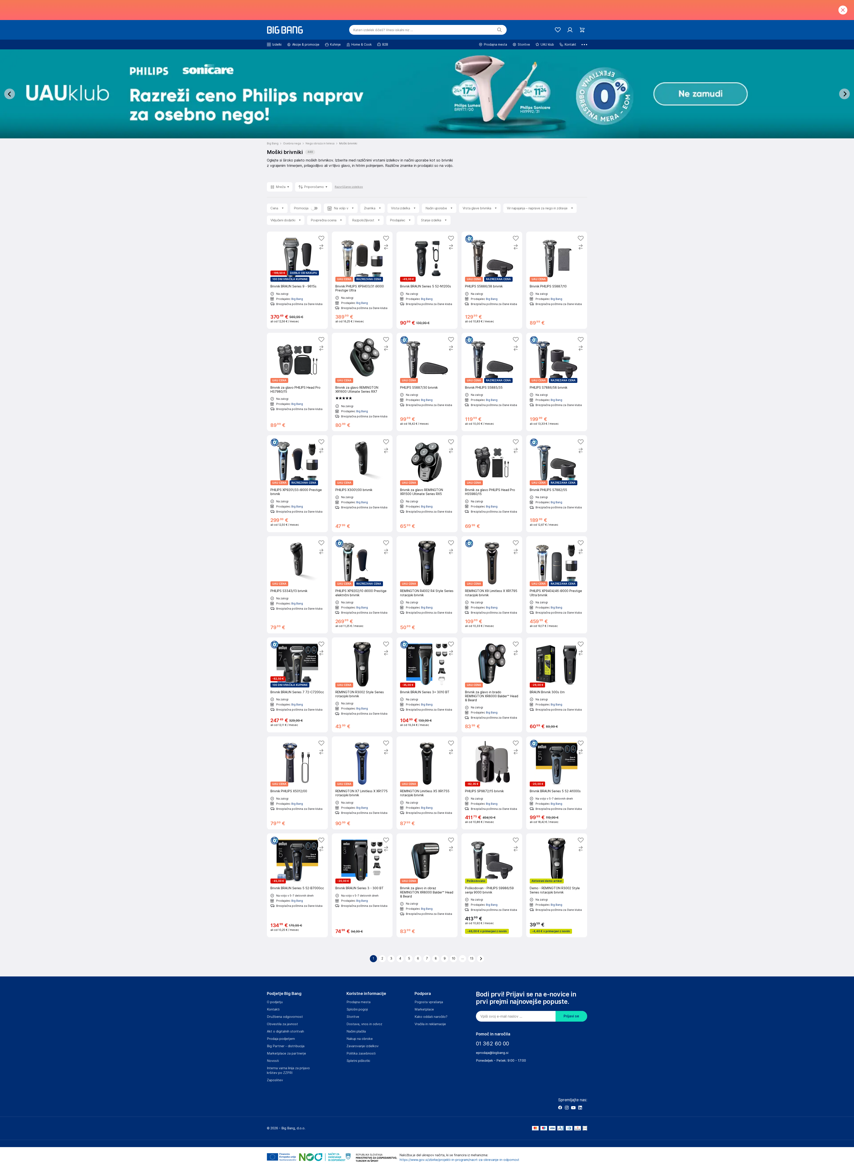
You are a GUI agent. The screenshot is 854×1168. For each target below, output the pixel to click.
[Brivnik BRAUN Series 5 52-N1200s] (427, 280)
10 (453, 958)
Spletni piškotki (358, 1061)
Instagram (567, 1107)
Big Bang (297, 299)
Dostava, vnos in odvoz (364, 1024)
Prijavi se (571, 1016)
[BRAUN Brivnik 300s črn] (556, 685)
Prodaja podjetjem (281, 1039)
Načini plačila (356, 1031)
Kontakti (273, 1009)
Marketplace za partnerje (286, 1053)
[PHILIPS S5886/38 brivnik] (492, 280)
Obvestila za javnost (282, 1024)
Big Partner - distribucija (285, 1046)
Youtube (573, 1107)
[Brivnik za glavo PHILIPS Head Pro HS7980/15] (297, 382)
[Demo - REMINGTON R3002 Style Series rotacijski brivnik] (556, 885)
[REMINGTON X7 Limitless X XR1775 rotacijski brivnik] (362, 783)
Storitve (352, 1017)
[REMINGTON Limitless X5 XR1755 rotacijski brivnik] (427, 783)
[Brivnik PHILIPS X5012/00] (297, 783)
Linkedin (580, 1107)
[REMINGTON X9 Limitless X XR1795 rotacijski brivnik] (492, 584)
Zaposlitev (275, 1080)
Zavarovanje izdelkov (362, 1046)
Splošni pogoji (357, 1009)
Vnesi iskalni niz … (383, 30)
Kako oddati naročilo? (431, 1017)
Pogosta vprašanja (429, 1002)
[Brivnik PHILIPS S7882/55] (556, 483)
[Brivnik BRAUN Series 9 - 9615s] (297, 280)
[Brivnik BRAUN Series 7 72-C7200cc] (297, 685)
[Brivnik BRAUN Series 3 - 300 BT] (362, 885)
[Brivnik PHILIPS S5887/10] (556, 280)
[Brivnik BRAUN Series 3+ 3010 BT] (427, 685)
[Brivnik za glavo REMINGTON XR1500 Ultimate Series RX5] (427, 483)
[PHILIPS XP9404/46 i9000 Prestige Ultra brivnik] (556, 584)
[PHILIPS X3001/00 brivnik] (362, 483)
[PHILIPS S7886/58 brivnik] (556, 382)
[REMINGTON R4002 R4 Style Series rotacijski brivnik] (427, 584)
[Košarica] (582, 30)
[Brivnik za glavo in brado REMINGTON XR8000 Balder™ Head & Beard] (492, 685)
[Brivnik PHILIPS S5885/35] (492, 382)
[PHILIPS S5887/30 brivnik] (427, 382)
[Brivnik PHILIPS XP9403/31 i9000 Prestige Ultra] (362, 280)
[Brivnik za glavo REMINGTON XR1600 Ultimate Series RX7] (362, 382)
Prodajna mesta (358, 1002)
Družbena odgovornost (285, 1017)
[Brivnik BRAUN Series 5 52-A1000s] (556, 783)
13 (471, 958)
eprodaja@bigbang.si (492, 1053)
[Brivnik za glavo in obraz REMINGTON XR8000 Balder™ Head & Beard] (427, 885)
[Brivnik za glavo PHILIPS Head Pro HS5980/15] (492, 483)
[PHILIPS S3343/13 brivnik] (297, 584)
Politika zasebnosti (361, 1053)
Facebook (560, 1107)
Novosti (273, 1061)
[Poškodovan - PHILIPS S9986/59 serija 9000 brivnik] (492, 885)
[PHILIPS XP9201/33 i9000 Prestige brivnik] (297, 483)
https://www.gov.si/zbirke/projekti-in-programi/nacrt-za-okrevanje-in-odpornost (459, 1160)
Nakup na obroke (359, 1039)
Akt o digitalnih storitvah (285, 1031)
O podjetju (275, 1002)
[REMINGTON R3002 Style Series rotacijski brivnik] (362, 685)
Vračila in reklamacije (430, 1024)
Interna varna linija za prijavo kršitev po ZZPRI (288, 1070)
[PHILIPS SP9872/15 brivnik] (492, 783)
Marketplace (424, 1009)
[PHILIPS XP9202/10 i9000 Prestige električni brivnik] (362, 584)
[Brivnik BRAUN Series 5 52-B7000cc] (297, 885)
